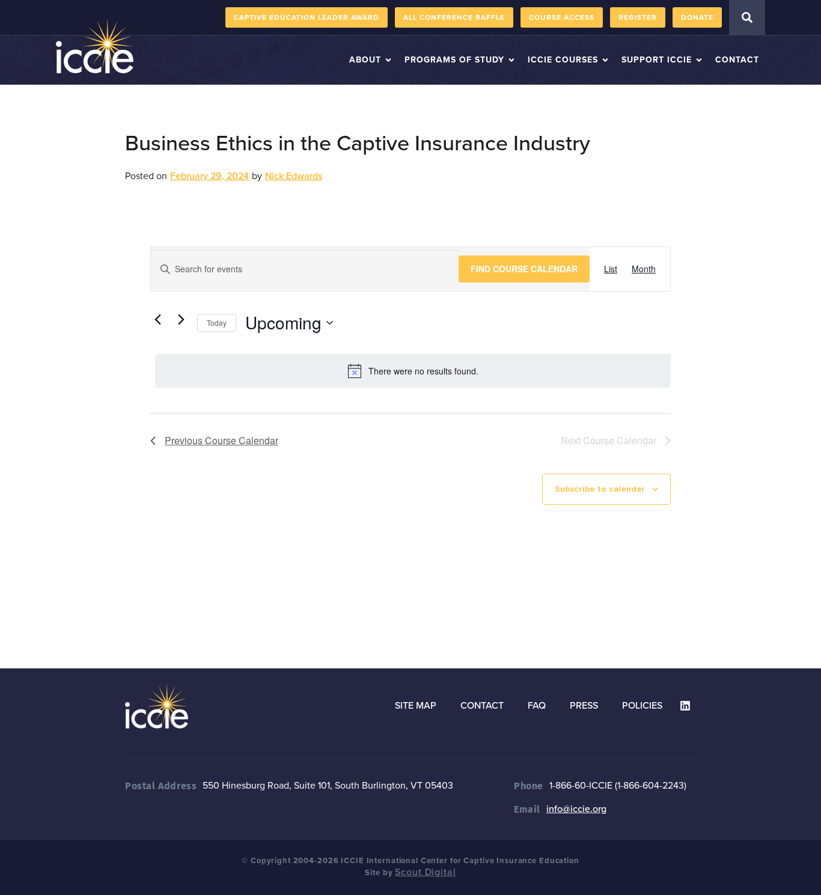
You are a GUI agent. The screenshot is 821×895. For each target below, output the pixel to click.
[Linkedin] (685, 705)
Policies (642, 706)
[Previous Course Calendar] (157, 320)
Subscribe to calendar (600, 489)
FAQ (537, 706)
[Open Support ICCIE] (699, 59)
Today (217, 322)
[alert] (413, 371)
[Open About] (388, 59)
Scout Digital (425, 872)
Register (637, 17)
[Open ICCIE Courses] (605, 59)
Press (584, 706)
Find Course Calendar (524, 269)
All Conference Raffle (454, 17)
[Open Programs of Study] (511, 59)
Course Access (561, 17)
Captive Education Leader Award (306, 17)
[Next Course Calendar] (181, 320)
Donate (697, 17)
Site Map (415, 706)
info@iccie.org (576, 809)
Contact (482, 706)
